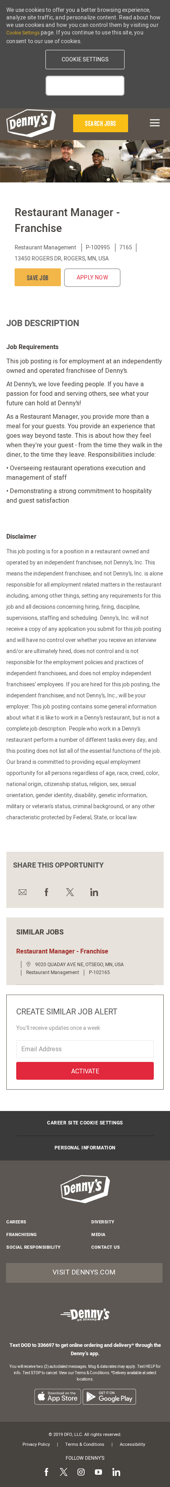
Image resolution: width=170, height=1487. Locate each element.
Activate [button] (85, 1071)
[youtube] (98, 1472)
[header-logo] (31, 123)
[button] (85, 59)
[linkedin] (116, 1472)
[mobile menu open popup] (152, 122)
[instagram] (81, 1472)
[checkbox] (38, 277)
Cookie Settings (23, 32)
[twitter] (64, 1472)
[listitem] (57, 1396)
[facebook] (46, 1472)
